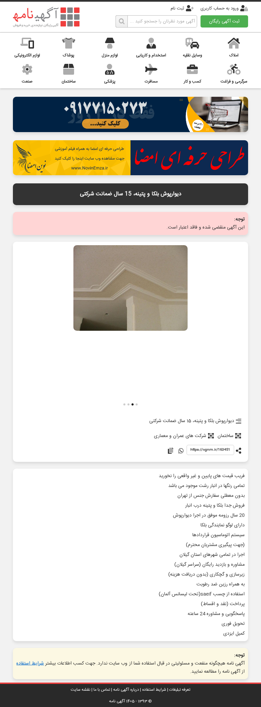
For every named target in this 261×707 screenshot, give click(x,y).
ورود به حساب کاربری (220, 8)
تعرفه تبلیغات (179, 689)
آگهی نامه (117, 701)
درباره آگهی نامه (126, 689)
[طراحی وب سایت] (130, 130)
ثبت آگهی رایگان (224, 21)
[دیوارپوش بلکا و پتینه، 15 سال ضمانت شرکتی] (130, 288)
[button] (137, 405)
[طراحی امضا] (130, 173)
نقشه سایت (80, 689)
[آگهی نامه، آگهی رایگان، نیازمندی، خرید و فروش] (46, 17)
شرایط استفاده (30, 663)
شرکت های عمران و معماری (180, 436)
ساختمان (225, 436)
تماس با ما (101, 689)
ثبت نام (177, 8)
